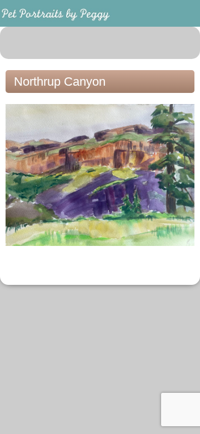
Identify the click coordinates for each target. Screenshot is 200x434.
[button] (185, 42)
